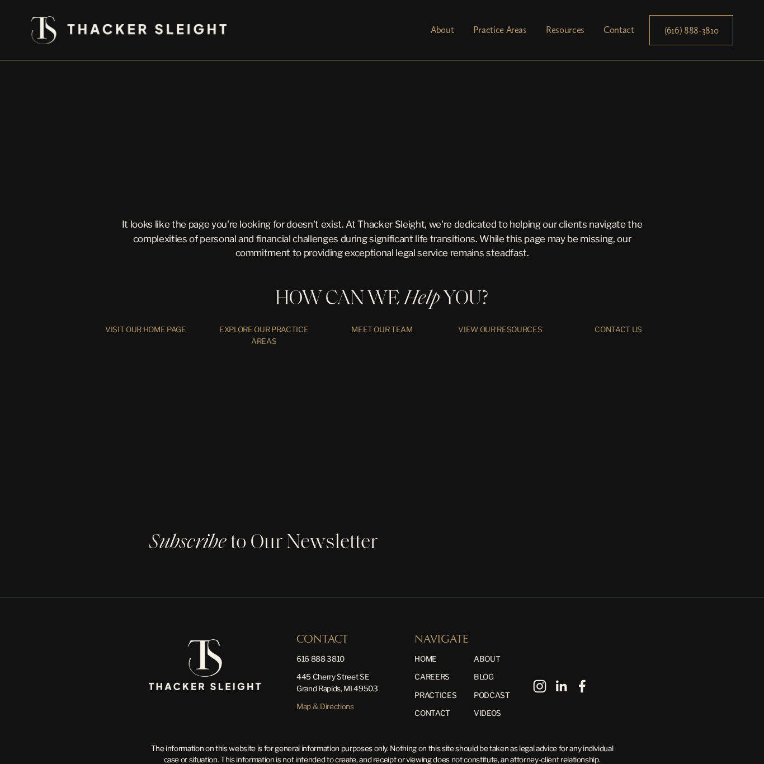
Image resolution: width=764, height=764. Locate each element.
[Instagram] (539, 686)
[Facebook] (582, 686)
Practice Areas (500, 29)
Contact (618, 29)
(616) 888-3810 (691, 30)
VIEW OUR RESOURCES (500, 329)
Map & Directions (325, 706)
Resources (565, 29)
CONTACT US (618, 329)
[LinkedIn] (561, 686)
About (442, 29)
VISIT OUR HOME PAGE (145, 329)
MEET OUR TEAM (382, 329)
